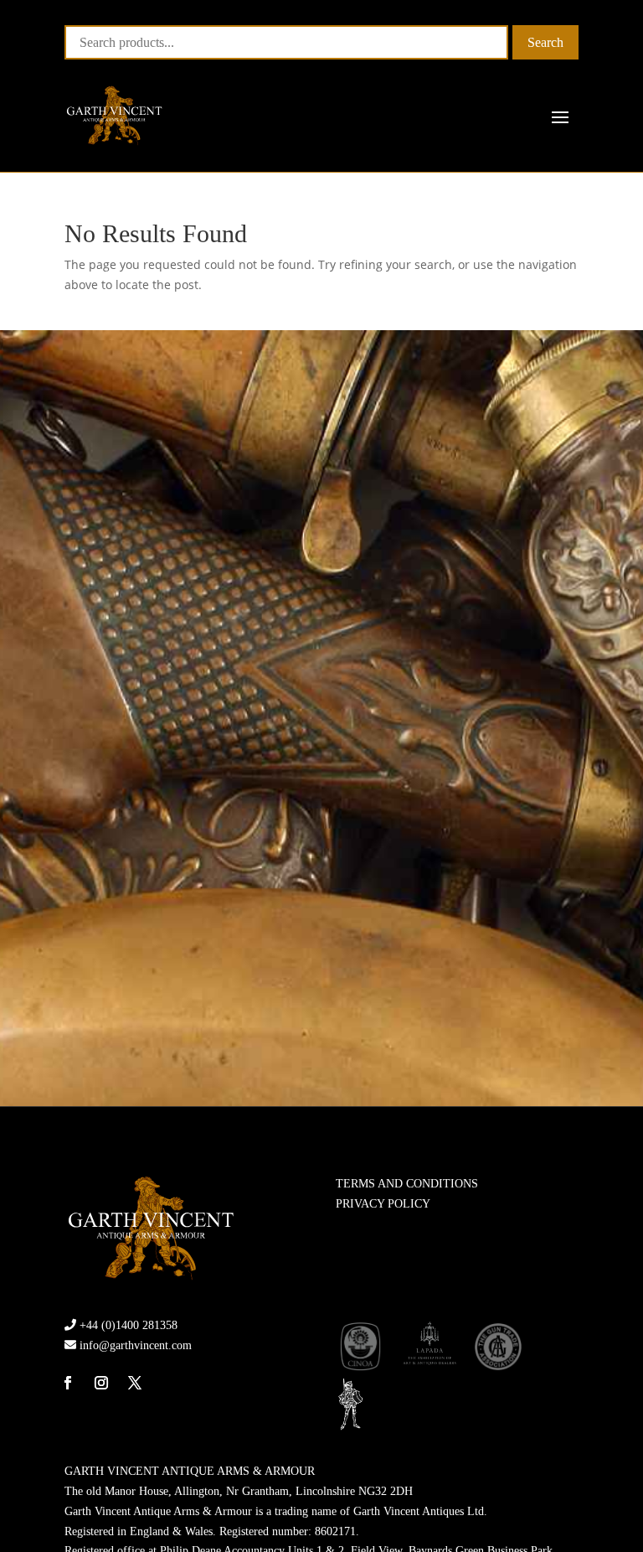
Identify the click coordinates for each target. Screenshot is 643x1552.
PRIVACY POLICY (383, 1204)
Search (545, 42)
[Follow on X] (134, 1382)
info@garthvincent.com (136, 1345)
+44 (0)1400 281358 (128, 1325)
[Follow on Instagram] (101, 1382)
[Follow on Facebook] (67, 1382)
